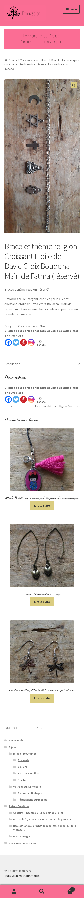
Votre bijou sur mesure (27, 786)
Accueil (13, 60)
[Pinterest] (23, 342)
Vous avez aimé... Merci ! (34, 60)
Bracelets (23, 760)
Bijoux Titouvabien (25, 753)
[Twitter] (16, 342)
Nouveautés (16, 740)
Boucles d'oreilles (28, 773)
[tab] (42, 364)
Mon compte (14, 891)
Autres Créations (19, 806)
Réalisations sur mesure (32, 799)
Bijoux (12, 747)
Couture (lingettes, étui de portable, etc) (38, 813)
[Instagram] (31, 342)
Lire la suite (42, 505)
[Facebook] (8, 342)
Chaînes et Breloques (30, 793)
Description (12, 364)
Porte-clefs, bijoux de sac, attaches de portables (43, 819)
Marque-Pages (21, 836)
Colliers (22, 767)
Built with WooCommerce (21, 876)
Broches (23, 780)
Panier (64, 888)
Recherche (42, 891)
